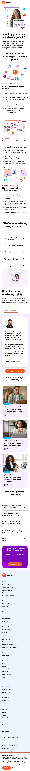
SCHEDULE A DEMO (15, 564)
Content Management (8, 621)
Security (4, 650)
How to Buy (5, 603)
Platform (4, 601)
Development (5, 642)
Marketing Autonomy (8, 584)
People (4, 712)
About (4, 707)
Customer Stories (7, 669)
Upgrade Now (6, 609)
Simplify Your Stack (7, 587)
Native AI (4, 632)
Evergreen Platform (7, 644)
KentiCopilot (5, 655)
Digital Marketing (7, 624)
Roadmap (5, 724)
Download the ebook (11, 310)
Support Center (6, 686)
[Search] (23, 2)
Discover (4, 660)
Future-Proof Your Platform (9, 593)
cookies (11, 757)
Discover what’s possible (15, 371)
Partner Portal (6, 700)
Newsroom (5, 671)
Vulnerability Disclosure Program (10, 745)
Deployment (5, 653)
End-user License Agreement (9, 751)
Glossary (4, 677)
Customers (5, 684)
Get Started (5, 731)
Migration (5, 606)
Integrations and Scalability (9, 647)
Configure (14, 767)
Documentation (6, 611)
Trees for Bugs (6, 718)
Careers (4, 709)
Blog (3, 663)
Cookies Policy (5, 748)
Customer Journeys (7, 627)
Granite (7, 364)
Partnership (5, 697)
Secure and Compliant (8, 595)
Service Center (6, 692)
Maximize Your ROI (7, 590)
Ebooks (4, 666)
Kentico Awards (6, 674)
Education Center (7, 689)
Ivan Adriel (8, 359)
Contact (4, 715)
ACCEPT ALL (7, 767)
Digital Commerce (7, 629)
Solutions (5, 582)
